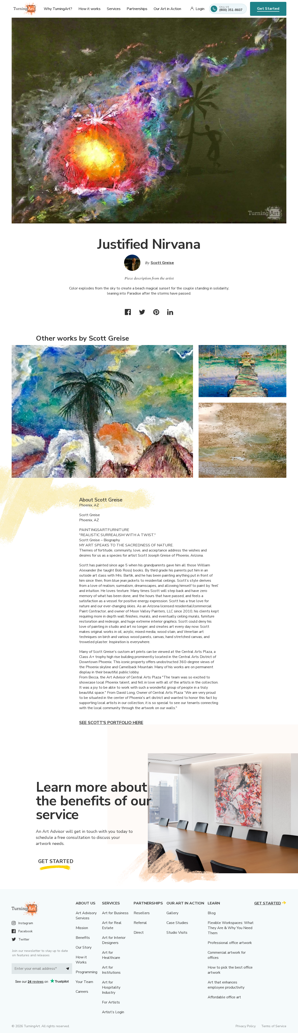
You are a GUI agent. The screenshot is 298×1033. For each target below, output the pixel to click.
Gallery (172, 913)
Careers (82, 991)
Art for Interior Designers (113, 940)
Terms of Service (273, 1026)
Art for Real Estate (112, 925)
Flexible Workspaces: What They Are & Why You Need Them (231, 928)
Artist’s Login (113, 1012)
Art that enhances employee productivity (226, 985)
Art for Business (115, 913)
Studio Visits (176, 932)
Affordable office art (224, 997)
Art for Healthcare (111, 955)
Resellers (142, 913)
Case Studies (177, 922)
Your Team (84, 981)
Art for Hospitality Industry (111, 987)
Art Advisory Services (86, 915)
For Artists (111, 1002)
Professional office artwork (230, 942)
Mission (82, 927)
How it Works (81, 960)
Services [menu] (114, 8)
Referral (140, 922)
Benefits (83, 937)
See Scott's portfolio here (111, 722)
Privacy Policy (246, 1026)
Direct (139, 932)
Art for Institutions (111, 970)
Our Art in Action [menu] (167, 8)
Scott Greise (162, 262)
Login (200, 8)
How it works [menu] (89, 8)
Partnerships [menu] (137, 8)
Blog (212, 913)
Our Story (83, 947)
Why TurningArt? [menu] (58, 8)
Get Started (268, 8)
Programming (86, 972)
